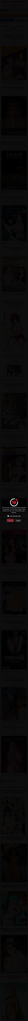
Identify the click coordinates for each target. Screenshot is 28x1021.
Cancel (18, 520)
